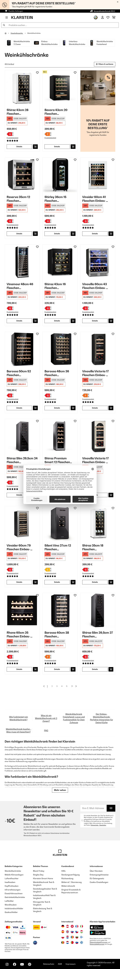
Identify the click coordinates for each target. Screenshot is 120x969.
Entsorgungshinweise (99, 875)
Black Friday (38, 871)
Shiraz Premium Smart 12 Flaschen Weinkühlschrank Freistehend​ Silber (57, 460)
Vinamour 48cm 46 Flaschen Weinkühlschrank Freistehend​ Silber (20, 286)
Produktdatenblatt (12, 138)
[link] (22, 87)
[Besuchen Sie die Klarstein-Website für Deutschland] (62, 926)
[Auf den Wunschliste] (37, 72)
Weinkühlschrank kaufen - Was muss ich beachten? (18, 730)
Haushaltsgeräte (17, 33)
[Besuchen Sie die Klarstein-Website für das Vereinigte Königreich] (67, 931)
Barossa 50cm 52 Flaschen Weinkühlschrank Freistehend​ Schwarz (21, 373)
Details (19, 147)
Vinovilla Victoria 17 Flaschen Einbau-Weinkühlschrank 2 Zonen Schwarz (95, 373)
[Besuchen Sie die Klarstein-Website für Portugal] (72, 942)
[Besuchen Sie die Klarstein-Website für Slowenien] (76, 942)
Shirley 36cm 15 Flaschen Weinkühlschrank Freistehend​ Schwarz (59, 199)
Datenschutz (48, 964)
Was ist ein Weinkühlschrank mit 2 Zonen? (46, 718)
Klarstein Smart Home (43, 878)
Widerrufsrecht (68, 886)
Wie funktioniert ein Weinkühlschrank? (18, 718)
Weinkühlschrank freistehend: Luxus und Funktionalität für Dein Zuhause (74, 718)
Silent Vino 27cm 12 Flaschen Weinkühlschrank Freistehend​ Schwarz (59, 547)
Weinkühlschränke (34, 33)
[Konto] (102, 17)
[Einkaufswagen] (113, 17)
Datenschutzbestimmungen (98, 942)
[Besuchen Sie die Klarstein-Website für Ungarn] (81, 931)
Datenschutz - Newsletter (98, 825)
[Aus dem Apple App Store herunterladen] (97, 927)
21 (72, 686)
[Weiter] (76, 686)
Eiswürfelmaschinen (13, 893)
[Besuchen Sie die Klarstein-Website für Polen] (62, 937)
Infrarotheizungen (12, 890)
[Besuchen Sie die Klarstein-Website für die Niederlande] (67, 942)
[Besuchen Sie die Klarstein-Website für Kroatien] (67, 937)
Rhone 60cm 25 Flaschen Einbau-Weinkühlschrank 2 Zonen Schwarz (20, 634)
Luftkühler (9, 901)
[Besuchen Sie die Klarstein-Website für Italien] (81, 926)
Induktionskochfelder (14, 908)
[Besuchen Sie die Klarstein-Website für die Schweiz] (72, 926)
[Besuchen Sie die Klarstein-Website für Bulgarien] (76, 937)
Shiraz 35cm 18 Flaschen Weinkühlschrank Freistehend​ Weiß (94, 547)
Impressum (71, 964)
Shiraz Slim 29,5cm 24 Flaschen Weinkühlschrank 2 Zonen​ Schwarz (22, 460)
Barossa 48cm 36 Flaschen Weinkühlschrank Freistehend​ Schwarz (59, 373)
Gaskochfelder (11, 912)
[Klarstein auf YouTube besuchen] (22, 964)
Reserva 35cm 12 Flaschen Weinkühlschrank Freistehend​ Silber (19, 199)
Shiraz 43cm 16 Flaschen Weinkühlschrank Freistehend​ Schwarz (59, 286)
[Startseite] (8, 33)
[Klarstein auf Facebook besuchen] (14, 964)
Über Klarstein (96, 871)
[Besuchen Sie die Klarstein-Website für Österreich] (67, 926)
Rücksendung (67, 878)
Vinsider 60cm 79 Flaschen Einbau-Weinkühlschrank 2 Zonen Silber (20, 547)
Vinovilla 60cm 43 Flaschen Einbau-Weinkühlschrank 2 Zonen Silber (95, 286)
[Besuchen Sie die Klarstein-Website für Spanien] (62, 931)
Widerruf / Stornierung (71, 882)
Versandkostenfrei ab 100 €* (104, 11)
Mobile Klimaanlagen (14, 875)
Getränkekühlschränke (15, 897)
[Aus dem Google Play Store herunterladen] (98, 932)
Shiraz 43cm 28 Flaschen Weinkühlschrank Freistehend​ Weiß (19, 112)
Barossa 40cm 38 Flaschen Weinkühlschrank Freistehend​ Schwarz (59, 634)
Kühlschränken (61, 782)
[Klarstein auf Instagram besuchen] (7, 964)
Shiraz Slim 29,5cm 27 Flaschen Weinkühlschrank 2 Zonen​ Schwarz (97, 634)
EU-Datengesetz (97, 878)
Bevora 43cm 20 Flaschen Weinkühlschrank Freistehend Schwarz (59, 112)
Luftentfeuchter (12, 878)
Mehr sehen (60, 790)
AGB (60, 964)
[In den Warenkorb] (35, 146)
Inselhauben (10, 882)
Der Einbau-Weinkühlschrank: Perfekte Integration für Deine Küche (101, 718)
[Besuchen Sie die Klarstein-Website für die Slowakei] (72, 931)
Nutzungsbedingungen (97, 944)
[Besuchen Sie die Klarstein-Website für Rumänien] (72, 937)
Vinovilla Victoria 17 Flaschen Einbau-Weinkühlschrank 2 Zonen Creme (95, 460)
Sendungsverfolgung (70, 875)
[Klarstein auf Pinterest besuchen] (29, 964)
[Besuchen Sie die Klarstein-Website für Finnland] (81, 937)
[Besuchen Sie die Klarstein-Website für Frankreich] (76, 926)
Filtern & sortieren (105, 64)
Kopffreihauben (11, 886)
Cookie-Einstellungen (99, 882)
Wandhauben (11, 905)
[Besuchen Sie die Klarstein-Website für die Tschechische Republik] (76, 931)
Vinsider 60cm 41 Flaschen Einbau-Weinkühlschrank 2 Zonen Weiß (95, 199)
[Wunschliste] (108, 17)
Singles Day (38, 875)
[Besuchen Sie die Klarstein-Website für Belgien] (62, 942)
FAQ (46, 730)
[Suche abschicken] (4, 25)
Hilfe (63, 871)
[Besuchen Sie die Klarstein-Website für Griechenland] (81, 942)
